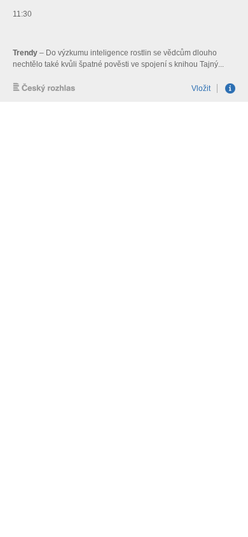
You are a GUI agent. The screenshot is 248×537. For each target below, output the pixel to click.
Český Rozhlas (44, 87)
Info (230, 88)
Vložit (200, 88)
